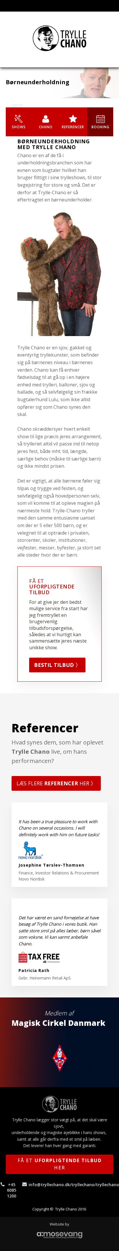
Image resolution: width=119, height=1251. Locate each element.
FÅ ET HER (60, 1164)
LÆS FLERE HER (56, 783)
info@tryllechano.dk (49, 1184)
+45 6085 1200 (11, 1190)
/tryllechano (82, 1184)
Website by (59, 1224)
